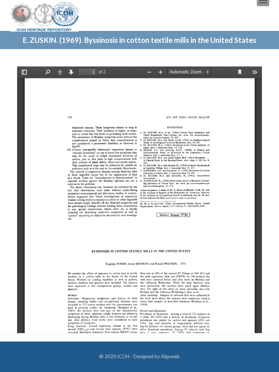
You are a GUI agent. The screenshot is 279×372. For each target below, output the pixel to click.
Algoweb (170, 356)
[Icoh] (44, 16)
